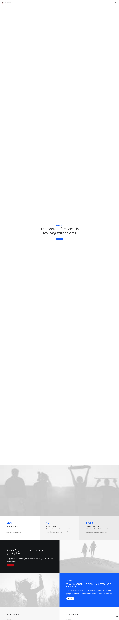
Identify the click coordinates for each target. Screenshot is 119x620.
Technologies (64, 2)
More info (10, 565)
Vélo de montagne (57, 2)
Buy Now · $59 (59, 238)
